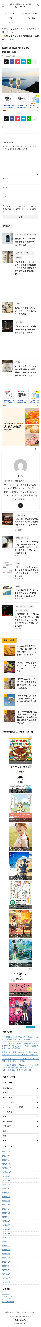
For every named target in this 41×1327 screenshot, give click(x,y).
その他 (10, 22)
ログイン (5, 1294)
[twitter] (6, 61)
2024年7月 (6, 1225)
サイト (5, 197)
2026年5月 (6, 1152)
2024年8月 (6, 1221)
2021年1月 (6, 1282)
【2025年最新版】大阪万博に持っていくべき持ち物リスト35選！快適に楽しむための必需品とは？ (27, 717)
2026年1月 (6, 1160)
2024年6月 (6, 1229)
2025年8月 (6, 1180)
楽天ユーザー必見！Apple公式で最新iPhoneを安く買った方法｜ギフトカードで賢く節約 (20, 1053)
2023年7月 (6, 1246)
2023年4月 (6, 1250)
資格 (10, 18)
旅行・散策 (31, 18)
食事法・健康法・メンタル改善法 (20, 1316)
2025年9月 (6, 1176)
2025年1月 (6, 1209)
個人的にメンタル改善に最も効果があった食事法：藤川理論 (25, 242)
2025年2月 (6, 1205)
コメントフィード (9, 1299)
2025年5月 (6, 1193)
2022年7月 (6, 1270)
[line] (29, 61)
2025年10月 (7, 1172)
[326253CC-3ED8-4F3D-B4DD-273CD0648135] (23, 61)
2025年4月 (6, 1197)
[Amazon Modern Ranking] (30, 1027)
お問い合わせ (9, 1312)
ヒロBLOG (20, 6)
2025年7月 (6, 1184)
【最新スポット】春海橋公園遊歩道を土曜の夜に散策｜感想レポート (25, 329)
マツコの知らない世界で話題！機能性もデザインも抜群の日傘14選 (27, 698)
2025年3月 (6, 1201)
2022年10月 (7, 1262)
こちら (11, 39)
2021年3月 (6, 1274)
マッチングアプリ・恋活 (31, 13)
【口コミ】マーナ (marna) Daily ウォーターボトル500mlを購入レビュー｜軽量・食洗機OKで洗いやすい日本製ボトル (27, 547)
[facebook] (12, 61)
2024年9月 (6, 1217)
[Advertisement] (20, 289)
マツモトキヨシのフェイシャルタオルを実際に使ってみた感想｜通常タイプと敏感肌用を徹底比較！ (25, 268)
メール (6, 188)
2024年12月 (7, 1213)
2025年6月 (6, 1188)
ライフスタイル (10, 13)
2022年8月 (6, 1266)
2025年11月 (6, 1168)
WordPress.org (8, 1302)
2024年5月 (6, 1233)
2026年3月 (6, 1156)
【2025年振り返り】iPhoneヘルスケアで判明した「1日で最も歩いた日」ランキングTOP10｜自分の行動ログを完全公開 (27, 620)
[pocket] (17, 61)
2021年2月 (6, 1278)
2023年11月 (6, 1242)
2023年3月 (6, 1254)
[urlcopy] (34, 61)
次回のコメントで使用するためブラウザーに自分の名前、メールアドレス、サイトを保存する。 (20, 209)
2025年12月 (7, 1164)
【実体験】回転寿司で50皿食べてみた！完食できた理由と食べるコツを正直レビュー (20, 1038)
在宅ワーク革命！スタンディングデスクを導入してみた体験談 (25, 311)
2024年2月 (6, 1237)
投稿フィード (7, 1296)
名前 (5, 178)
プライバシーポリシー (29, 1312)
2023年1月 (6, 1258)
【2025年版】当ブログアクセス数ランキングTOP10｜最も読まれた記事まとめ (26, 593)
